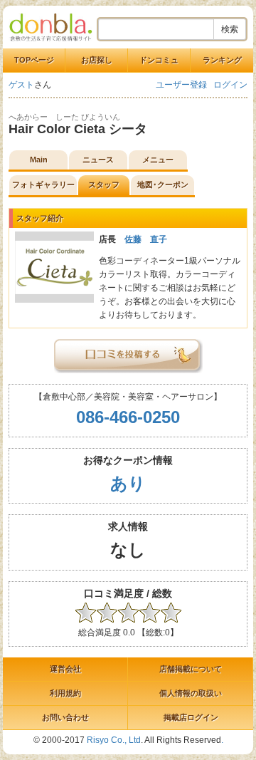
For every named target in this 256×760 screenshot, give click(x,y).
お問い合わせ (65, 717)
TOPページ (34, 60)
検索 (229, 29)
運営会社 (65, 669)
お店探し (96, 60)
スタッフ (103, 184)
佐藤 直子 (145, 239)
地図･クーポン (162, 184)
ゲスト (21, 85)
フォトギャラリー (43, 184)
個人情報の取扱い (190, 693)
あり (128, 483)
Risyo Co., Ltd (114, 740)
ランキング (222, 60)
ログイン (230, 85)
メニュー (158, 159)
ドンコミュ (158, 60)
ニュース (98, 159)
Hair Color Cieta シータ (78, 129)
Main (39, 159)
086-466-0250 (128, 417)
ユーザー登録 (181, 85)
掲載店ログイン (191, 717)
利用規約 (65, 693)
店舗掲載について (190, 669)
